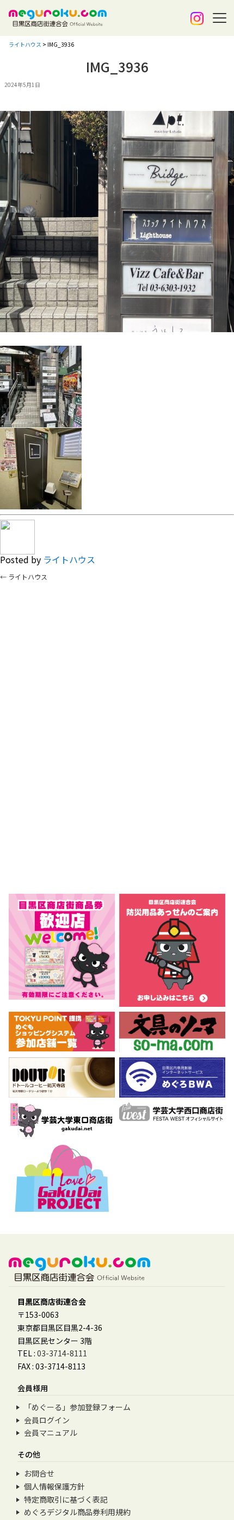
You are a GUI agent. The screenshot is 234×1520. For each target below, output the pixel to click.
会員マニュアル (50, 1432)
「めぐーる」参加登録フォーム (77, 1406)
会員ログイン (47, 1420)
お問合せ (39, 1473)
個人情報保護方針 (54, 1486)
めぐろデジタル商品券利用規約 (77, 1511)
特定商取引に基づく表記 (66, 1499)
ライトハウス (69, 559)
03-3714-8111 (62, 1353)
